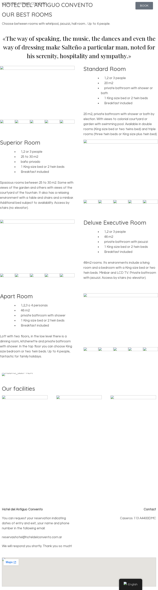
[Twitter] (111, 547)
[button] (6, 374)
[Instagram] (100, 547)
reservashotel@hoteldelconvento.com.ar (126, 527)
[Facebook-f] (90, 547)
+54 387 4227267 (143, 536)
